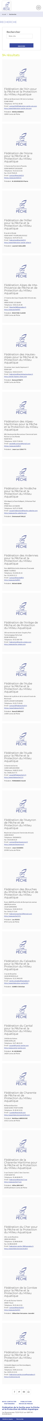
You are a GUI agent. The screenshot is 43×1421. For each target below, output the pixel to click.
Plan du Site (19, 1419)
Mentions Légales (8, 1419)
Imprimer (28, 1391)
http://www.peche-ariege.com (15, 644)
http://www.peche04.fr (12, 309)
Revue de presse (26, 1403)
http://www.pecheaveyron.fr (14, 844)
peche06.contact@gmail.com (19, 443)
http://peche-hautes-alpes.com (15, 376)
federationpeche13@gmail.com (20, 914)
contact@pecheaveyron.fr (18, 842)
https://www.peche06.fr (12, 446)
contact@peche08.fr (16, 578)
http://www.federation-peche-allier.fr (17, 242)
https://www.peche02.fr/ (13, 178)
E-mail (24, 1391)
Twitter (19, 1391)
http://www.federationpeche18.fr (16, 1249)
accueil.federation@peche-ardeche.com (23, 511)
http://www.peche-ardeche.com (15, 513)
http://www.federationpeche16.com (17, 1115)
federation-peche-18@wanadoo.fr (21, 1246)
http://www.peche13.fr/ (12, 916)
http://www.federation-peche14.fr (16, 983)
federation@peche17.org (18, 1180)
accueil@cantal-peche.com (19, 1045)
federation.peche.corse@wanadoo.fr (22, 1374)
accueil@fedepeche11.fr (17, 775)
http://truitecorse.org (12, 1377)
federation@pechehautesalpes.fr (21, 374)
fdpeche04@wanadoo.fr (17, 307)
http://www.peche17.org (13, 1182)
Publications (26, 1401)
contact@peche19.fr (16, 1307)
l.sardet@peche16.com (17, 1112)
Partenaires (9, 1403)
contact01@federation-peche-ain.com (23, 106)
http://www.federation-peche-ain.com (18, 108)
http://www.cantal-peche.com (15, 1048)
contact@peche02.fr (16, 175)
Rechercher (13, 32)
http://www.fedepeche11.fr (13, 777)
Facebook (14, 1391)
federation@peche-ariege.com (20, 642)
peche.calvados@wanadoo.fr (19, 981)
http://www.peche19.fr (12, 1310)
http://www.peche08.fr (12, 580)
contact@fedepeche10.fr (18, 706)
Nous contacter (9, 1401)
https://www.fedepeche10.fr (14, 708)
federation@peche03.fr (17, 240)
